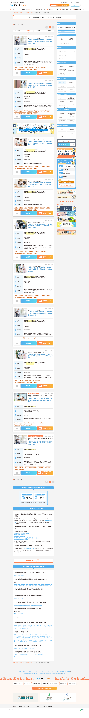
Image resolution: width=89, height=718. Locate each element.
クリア (72, 144)
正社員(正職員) (17, 592)
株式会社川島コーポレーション (33, 640)
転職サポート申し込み (44, 688)
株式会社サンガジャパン (21, 640)
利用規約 (45, 683)
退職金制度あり (25, 628)
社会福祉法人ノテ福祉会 (37, 641)
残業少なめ (36, 626)
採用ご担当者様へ (18, 683)
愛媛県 (19, 575)
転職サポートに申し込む (59, 5)
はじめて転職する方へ (66, 185)
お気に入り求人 (65, 9)
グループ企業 (42, 706)
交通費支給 (19, 628)
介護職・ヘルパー (17, 648)
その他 (21, 598)
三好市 (42, 584)
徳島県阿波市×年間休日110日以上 (22, 533)
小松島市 (23, 584)
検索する (63, 144)
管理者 (63, 673)
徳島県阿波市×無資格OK (19, 536)
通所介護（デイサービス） (36, 605)
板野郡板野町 (41, 585)
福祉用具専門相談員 (50, 673)
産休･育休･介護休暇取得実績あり (22, 626)
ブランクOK (44, 625)
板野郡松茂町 (22, 585)
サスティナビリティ (32, 706)
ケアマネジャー (42, 671)
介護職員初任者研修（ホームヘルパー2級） (28, 654)
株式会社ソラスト (19, 639)
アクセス (25, 706)
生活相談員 (24, 648)
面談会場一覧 (39, 9)
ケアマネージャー (31, 648)
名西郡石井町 (47, 584)
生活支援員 (58, 673)
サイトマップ (27, 683)
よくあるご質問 (36, 683)
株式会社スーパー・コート (25, 641)
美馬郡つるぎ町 (48, 585)
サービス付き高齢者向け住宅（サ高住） (22, 605)
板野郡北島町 (28, 585)
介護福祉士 (16, 654)
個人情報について (53, 683)
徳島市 (15, 584)
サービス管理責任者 (40, 673)
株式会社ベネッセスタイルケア (20, 634)
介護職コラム (63, 683)
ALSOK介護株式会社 (20, 637)
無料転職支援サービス (29, 548)
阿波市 (62, 31)
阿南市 (27, 584)
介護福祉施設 (16, 598)
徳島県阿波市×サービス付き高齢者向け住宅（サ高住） (26, 538)
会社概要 (21, 706)
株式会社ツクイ (31, 634)
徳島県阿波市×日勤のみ (19, 534)
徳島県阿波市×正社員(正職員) (21, 539)
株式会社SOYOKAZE (41, 636)
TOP (13, 9)
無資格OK (25, 625)
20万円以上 (21, 613)
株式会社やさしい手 (28, 639)
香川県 (15, 575)
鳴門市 (19, 584)
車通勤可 (16, 625)
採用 (38, 706)
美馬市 (39, 584)
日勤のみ (39, 625)
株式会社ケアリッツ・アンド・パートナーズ (34, 637)
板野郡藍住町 (35, 585)
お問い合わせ (72, 683)
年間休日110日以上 (32, 625)
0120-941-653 (27, 698)
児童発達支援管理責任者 (29, 673)
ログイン (75, 5)
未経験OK (20, 625)
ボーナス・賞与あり (44, 626)
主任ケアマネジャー (51, 671)
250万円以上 (16, 619)
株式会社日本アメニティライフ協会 (42, 634)
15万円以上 (16, 613)
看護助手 (36, 671)
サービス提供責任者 (61, 671)
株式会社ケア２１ (36, 639)
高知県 (22, 575)
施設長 (68, 671)
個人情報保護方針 (50, 706)
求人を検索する (52, 9)
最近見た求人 (78, 9)
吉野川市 (31, 584)
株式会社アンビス (44, 640)
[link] (18, 31)
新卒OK (31, 626)
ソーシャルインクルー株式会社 (29, 636)
